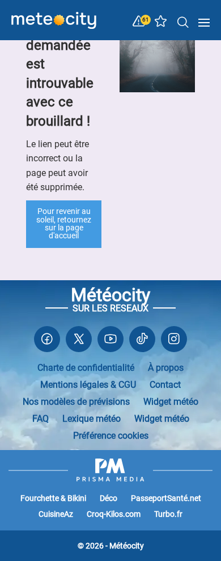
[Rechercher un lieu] (183, 21)
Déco (108, 498)
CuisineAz (56, 514)
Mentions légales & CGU (88, 384)
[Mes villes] (161, 24)
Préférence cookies (110, 435)
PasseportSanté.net (166, 498)
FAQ (40, 418)
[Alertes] (139, 22)
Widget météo (170, 401)
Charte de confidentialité (85, 367)
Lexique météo (91, 418)
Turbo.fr (168, 514)
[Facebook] (47, 341)
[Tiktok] (142, 341)
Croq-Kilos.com (114, 514)
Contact (165, 384)
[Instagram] (174, 341)
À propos (166, 367)
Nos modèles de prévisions (76, 401)
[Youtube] (110, 341)
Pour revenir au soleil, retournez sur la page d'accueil (63, 224)
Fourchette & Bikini (53, 498)
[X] (79, 341)
